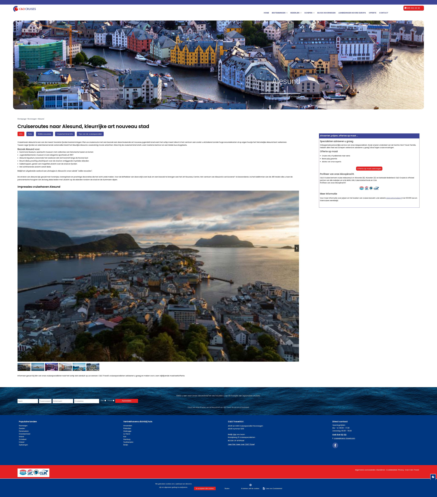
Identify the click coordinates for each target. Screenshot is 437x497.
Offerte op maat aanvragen (369, 168)
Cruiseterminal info (65, 134)
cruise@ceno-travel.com (344, 438)
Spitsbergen (23, 445)
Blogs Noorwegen (326, 13)
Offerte (372, 13)
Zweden (22, 428)
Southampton (128, 442)
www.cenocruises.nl (394, 198)
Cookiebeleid (391, 470)
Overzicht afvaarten (290, 96)
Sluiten (227, 488)
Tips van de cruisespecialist (90, 134)
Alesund (41, 119)
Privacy (401, 470)
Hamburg (126, 439)
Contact (383, 13)
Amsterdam (127, 426)
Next (297, 248)
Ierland (21, 437)
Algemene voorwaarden (365, 470)
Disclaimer (380, 470)
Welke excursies (44, 134)
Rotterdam (127, 428)
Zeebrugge (127, 431)
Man (102, 400)
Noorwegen (32, 119)
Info (21, 134)
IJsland (21, 442)
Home (266, 13)
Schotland (22, 439)
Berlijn (125, 445)
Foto (30, 134)
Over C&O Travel (412, 470)
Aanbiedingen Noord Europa (352, 13)
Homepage (22, 119)
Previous (20, 248)
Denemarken (24, 431)
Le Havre (126, 434)
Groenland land (24, 434)
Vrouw (109, 400)
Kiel (124, 437)
